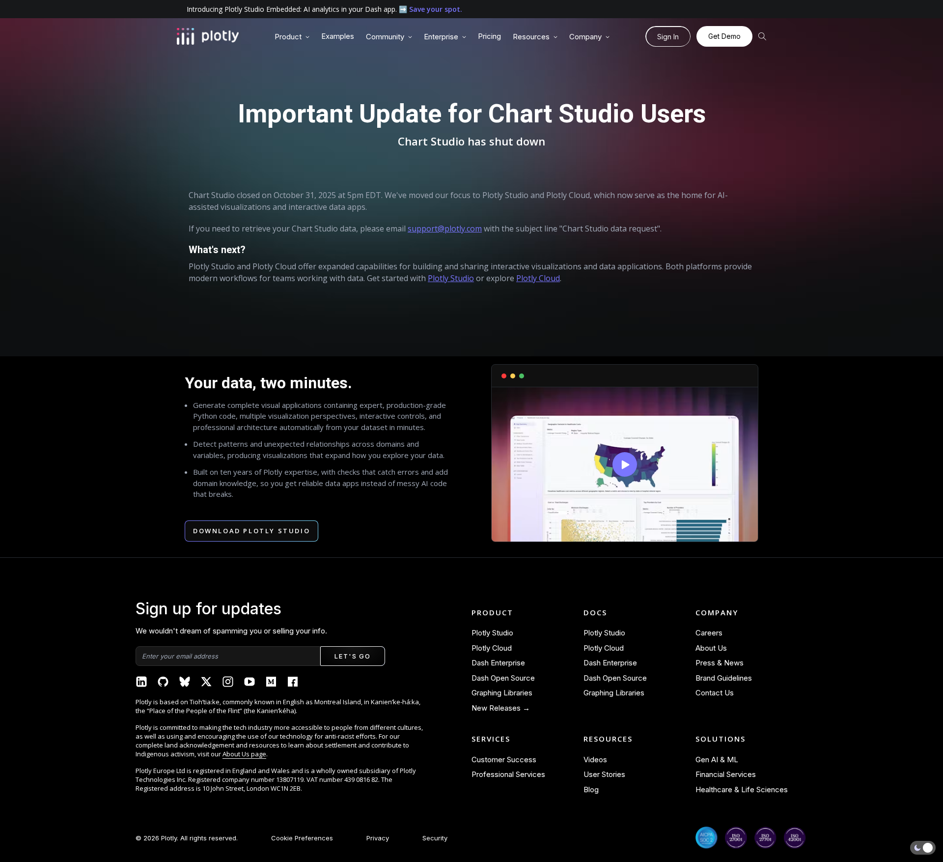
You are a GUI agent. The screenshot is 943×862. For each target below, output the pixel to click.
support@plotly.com (445, 228)
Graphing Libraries (502, 692)
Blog (591, 789)
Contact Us (714, 692)
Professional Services (508, 774)
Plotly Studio (451, 278)
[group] (292, 37)
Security (434, 838)
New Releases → (501, 708)
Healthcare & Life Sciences (741, 789)
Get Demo (724, 36)
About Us (711, 648)
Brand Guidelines (723, 678)
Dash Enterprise (498, 662)
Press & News (719, 662)
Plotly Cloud (538, 278)
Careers (708, 632)
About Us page (244, 753)
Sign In (668, 36)
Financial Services (725, 774)
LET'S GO (352, 656)
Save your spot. (435, 9)
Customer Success (504, 759)
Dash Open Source (503, 678)
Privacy (377, 838)
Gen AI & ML (716, 759)
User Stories (604, 774)
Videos (595, 759)
